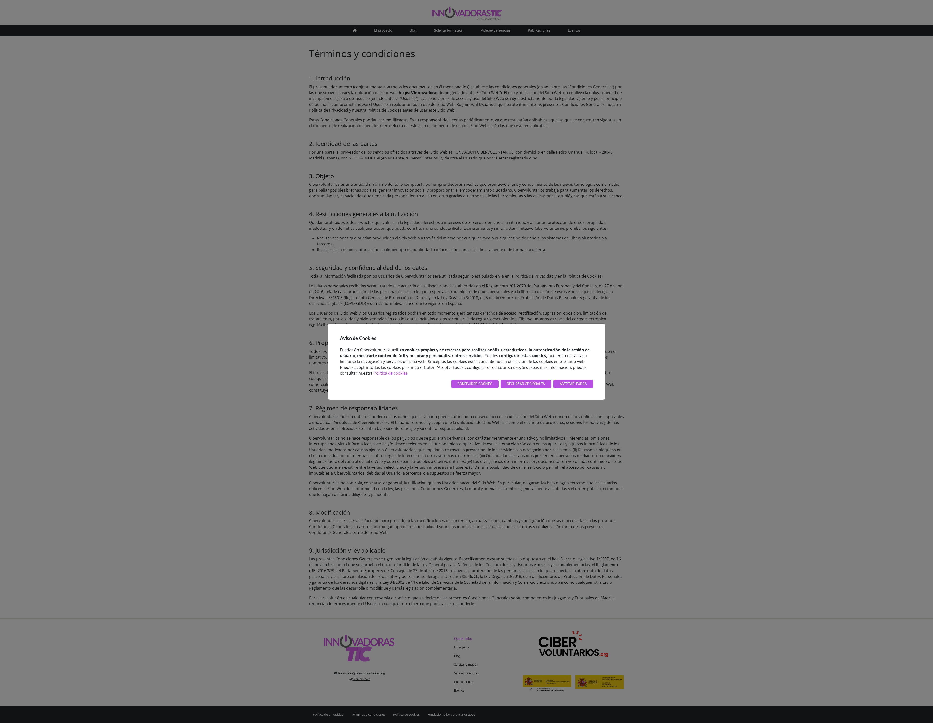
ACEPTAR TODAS (573, 384)
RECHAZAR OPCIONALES (526, 384)
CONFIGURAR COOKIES (475, 384)
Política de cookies (390, 373)
